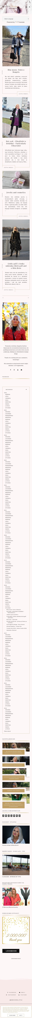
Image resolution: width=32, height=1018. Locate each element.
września (8, 417)
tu (22, 154)
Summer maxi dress (13, 790)
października (9, 415)
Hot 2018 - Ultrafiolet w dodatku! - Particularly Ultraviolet (16, 143)
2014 (5, 708)
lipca (6, 396)
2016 (5, 658)
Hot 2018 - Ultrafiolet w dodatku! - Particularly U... (15, 612)
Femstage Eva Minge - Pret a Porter (16, 624)
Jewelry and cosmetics (16, 192)
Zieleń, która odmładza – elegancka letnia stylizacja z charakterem (13, 805)
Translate (21, 22)
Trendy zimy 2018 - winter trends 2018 (17, 628)
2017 (5, 633)
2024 (5, 435)
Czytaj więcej (23, 93)
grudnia (7, 411)
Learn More (12, 1015)
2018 (5, 585)
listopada (8, 413)
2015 (5, 683)
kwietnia (8, 402)
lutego (7, 405)
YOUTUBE (24, 994)
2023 (5, 460)
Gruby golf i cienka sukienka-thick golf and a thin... (16, 617)
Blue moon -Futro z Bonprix (16, 71)
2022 (5, 485)
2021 (5, 510)
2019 (5, 560)
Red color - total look (12, 619)
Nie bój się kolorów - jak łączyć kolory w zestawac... (17, 622)
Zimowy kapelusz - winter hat (14, 626)
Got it (20, 1015)
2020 (5, 535)
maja (6, 400)
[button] (24, 3)
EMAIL (23, 992)
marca (7, 404)
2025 (5, 410)
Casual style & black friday (13, 765)
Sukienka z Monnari (12, 630)
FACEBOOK (12, 992)
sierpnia (7, 394)
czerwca (8, 398)
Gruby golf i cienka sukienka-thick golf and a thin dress (16, 266)
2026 (5, 392)
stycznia (8, 407)
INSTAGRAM (12, 994)
